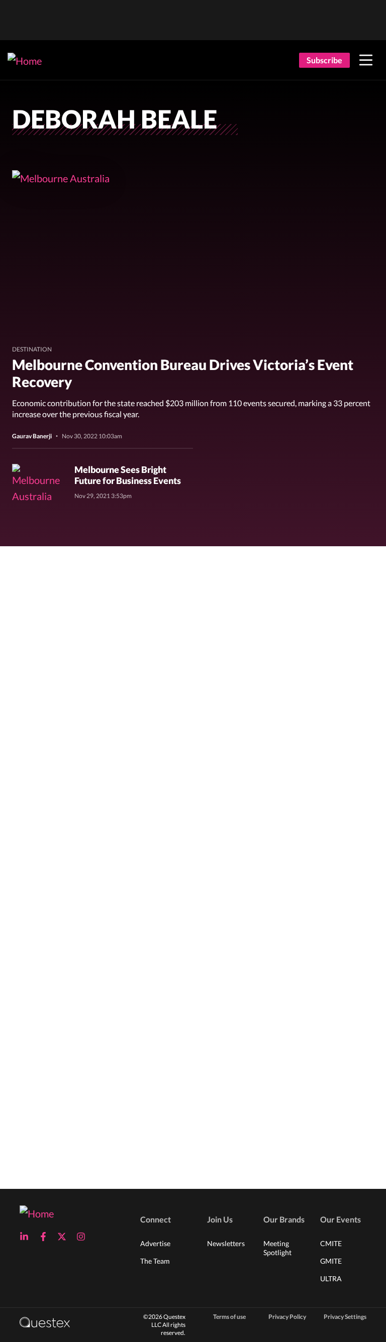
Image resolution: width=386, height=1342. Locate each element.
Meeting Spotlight (277, 1248)
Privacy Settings (345, 1316)
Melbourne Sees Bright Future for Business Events (127, 475)
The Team (155, 1261)
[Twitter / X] (64, 1237)
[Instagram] (83, 1237)
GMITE (331, 1261)
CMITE (331, 1243)
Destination (32, 349)
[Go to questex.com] (45, 1321)
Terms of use (229, 1316)
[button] (365, 60)
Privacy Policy (287, 1316)
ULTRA (331, 1278)
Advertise (155, 1243)
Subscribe (324, 60)
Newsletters (226, 1243)
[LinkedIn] (27, 1237)
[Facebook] (46, 1237)
